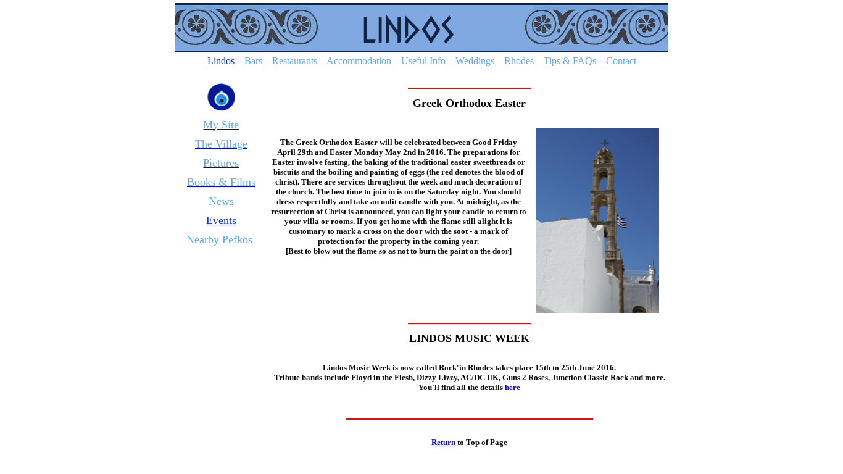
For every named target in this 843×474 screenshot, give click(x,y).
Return (443, 442)
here (512, 387)
